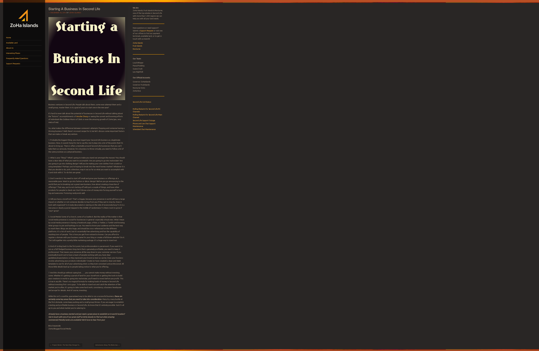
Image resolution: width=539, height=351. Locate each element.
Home (8, 38)
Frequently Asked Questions (17, 58)
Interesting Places (13, 53)
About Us (9, 48)
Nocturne (136, 49)
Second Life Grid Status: (142, 102)
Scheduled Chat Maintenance (144, 129)
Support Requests (13, 63)
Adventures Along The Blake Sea (107, 345)
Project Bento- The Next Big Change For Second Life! (66, 345)
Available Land (12, 43)
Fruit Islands (137, 46)
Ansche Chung (82, 116)
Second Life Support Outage (144, 120)
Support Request (146, 31)
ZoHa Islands (75, 12)
